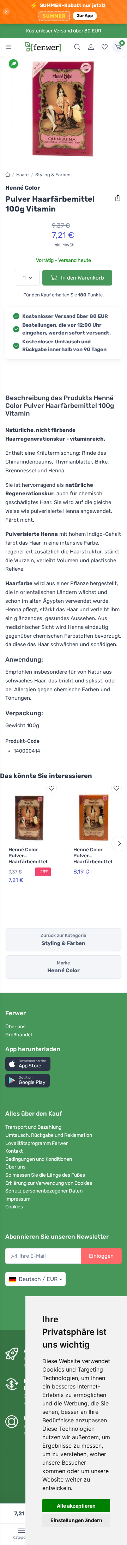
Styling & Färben (53, 174)
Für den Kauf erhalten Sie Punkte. (63, 295)
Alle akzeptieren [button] (76, 1506)
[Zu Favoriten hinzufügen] (51, 788)
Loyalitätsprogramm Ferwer (36, 1143)
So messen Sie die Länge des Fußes (45, 1175)
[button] (27, 1064)
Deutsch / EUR (38, 1279)
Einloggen (101, 1256)
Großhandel (18, 1035)
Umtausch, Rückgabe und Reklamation (48, 1135)
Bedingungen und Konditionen (38, 1159)
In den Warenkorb (82, 278)
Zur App (85, 15)
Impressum (17, 1199)
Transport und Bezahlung (33, 1127)
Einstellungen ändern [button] (76, 1520)
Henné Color (22, 187)
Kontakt (14, 1151)
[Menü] (9, 47)
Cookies (14, 1207)
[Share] (118, 198)
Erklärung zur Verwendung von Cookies (48, 1183)
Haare (22, 174)
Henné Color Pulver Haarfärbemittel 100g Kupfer (92, 858)
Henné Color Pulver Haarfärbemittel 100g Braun (27, 858)
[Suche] (77, 47)
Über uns (15, 1027)
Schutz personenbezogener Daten (44, 1191)
